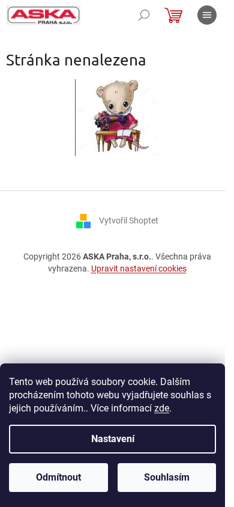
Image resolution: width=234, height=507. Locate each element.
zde (161, 408)
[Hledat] (144, 15)
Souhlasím (167, 477)
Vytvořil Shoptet (128, 220)
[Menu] (207, 15)
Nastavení (112, 439)
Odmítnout (58, 477)
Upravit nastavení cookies (139, 268)
